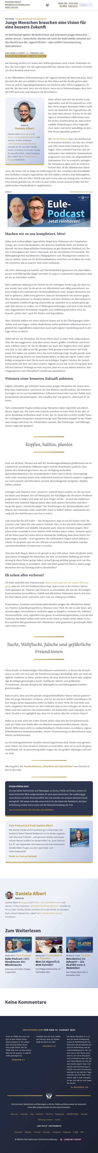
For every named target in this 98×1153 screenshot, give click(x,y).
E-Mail (75, 1132)
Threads (37, 1132)
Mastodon (18, 1132)
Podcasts (73, 6)
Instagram (27, 134)
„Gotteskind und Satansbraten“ (22, 143)
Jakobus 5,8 (49, 1046)
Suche (57, 1119)
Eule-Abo (73, 3)
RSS (82, 1132)
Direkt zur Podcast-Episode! (23, 856)
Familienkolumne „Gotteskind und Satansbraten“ (49, 766)
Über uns (63, 3)
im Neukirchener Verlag (51, 913)
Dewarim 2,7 (18, 1060)
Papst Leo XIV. (11, 7)
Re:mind (63, 6)
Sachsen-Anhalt (13, 2)
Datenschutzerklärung (48, 1139)
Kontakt (84, 1114)
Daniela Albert (24, 128)
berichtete (60, 138)
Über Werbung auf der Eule (81, 192)
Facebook (67, 1132)
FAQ (31, 1114)
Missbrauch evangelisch (17, 5)
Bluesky (28, 1132)
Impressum (33, 1139)
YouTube (46, 1132)
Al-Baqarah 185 (79, 1087)
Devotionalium (33, 1030)
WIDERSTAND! (72, 1114)
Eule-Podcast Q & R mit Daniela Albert (31, 825)
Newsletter (59, 1114)
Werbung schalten (45, 1119)
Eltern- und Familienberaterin (22, 137)
